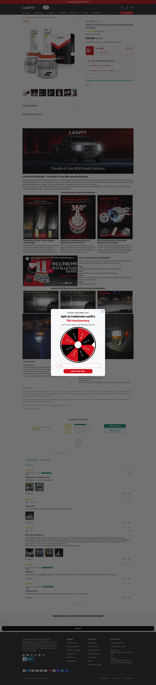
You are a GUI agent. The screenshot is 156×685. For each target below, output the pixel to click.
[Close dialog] (102, 311)
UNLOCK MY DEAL (78, 371)
